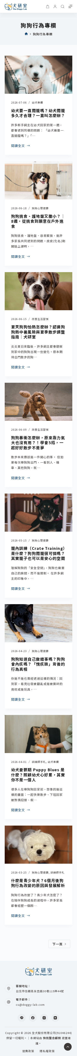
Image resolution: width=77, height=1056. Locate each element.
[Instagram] (44, 1018)
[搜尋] (62, 6)
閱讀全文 (18, 145)
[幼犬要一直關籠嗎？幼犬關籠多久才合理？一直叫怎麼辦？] (39, 75)
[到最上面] (68, 1047)
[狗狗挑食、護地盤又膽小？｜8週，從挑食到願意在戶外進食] (39, 180)
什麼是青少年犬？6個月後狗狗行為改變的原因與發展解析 (38, 883)
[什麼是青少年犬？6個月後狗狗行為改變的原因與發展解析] (39, 845)
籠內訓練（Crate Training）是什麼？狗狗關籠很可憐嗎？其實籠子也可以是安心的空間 (38, 553)
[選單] (70, 6)
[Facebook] (33, 1018)
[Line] (22, 1018)
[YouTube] (55, 1018)
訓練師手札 (39, 762)
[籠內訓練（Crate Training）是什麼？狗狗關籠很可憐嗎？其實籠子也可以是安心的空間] (39, 513)
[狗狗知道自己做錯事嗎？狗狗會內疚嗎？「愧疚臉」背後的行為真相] (39, 623)
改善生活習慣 (40, 319)
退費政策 (28, 1051)
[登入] (55, 6)
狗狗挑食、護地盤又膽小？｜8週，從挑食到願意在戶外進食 (38, 221)
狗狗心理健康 (40, 208)
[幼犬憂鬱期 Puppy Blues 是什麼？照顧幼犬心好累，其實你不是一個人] (39, 734)
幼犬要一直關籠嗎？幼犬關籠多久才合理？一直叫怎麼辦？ (38, 113)
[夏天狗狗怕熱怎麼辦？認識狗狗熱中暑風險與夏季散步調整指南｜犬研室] (39, 291)
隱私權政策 (47, 1051)
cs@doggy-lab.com (30, 1005)
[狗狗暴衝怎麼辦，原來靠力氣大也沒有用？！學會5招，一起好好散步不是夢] (39, 402)
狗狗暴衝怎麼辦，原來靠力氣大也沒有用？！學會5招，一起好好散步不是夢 (38, 442)
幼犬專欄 (37, 102)
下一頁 (57, 944)
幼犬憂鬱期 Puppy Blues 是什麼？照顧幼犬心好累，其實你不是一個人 (38, 774)
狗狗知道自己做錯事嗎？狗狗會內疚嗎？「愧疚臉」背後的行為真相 (38, 664)
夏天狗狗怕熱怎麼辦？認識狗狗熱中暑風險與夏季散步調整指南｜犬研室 (38, 332)
